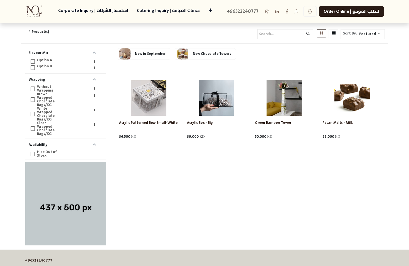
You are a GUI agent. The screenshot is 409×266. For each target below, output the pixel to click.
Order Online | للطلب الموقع (351, 11)
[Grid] (321, 33)
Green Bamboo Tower (273, 123)
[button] (371, 34)
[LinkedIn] (277, 11)
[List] (334, 33)
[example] (296, 11)
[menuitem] (93, 11)
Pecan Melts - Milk (337, 123)
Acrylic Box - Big (200, 123)
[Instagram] (267, 11)
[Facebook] (286, 11)
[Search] (308, 34)
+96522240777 (38, 260)
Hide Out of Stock (47, 153)
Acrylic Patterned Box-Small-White (148, 123)
